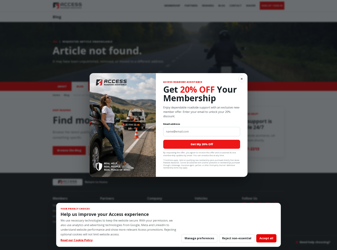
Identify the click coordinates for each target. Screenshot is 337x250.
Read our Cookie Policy (76, 240)
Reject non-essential (236, 238)
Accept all (266, 238)
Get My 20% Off (202, 144)
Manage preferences (199, 238)
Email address (171, 124)
